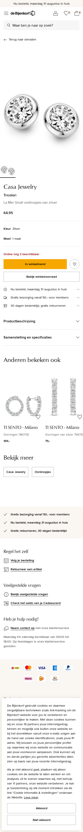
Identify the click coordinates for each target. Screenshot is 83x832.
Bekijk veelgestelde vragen (29, 594)
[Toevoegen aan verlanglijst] (74, 264)
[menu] (6, 13)
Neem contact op (23, 628)
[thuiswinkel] (55, 681)
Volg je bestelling (22, 560)
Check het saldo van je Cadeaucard (36, 603)
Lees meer (31, 797)
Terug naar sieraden (22, 39)
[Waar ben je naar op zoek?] (8, 25)
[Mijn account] (55, 13)
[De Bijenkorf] (23, 13)
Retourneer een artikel (26, 569)
